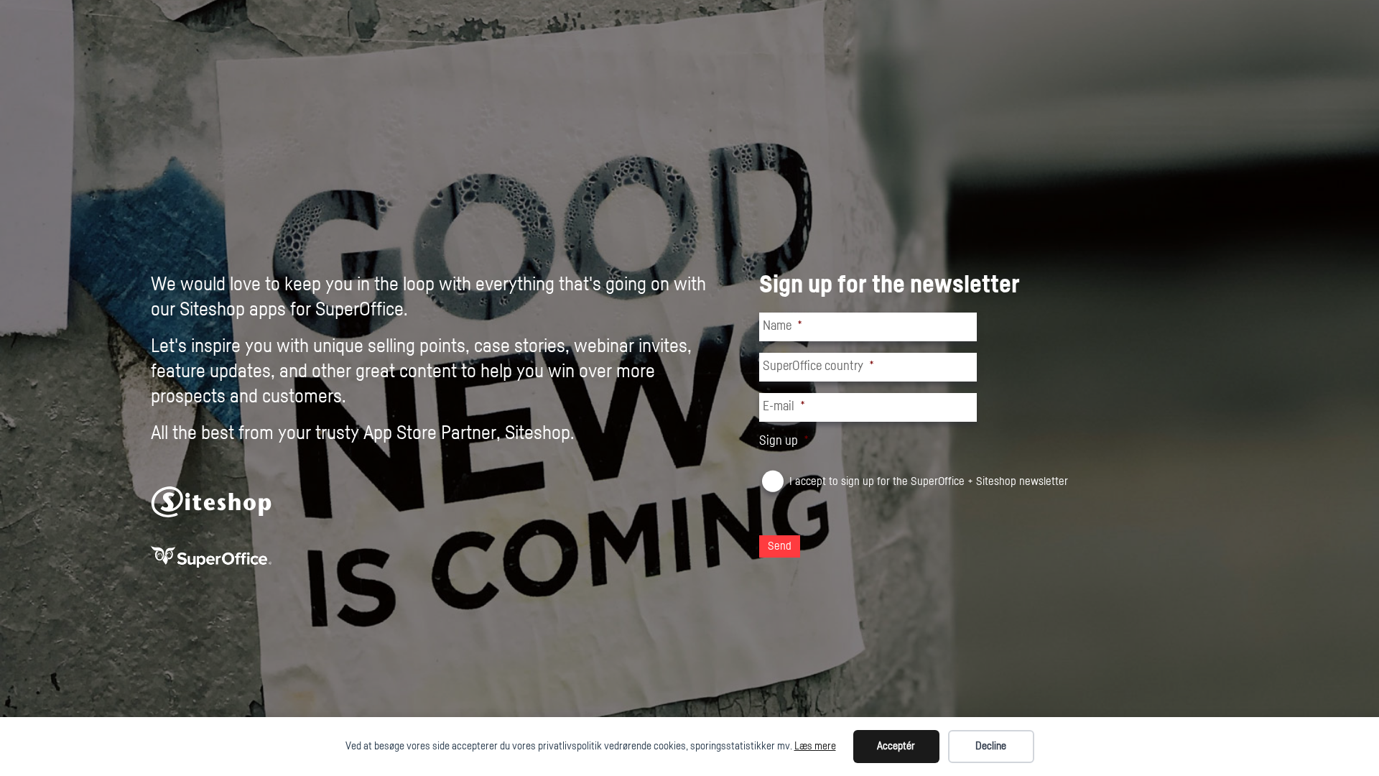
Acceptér (896, 746)
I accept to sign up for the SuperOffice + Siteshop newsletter (928, 481)
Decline (990, 746)
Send (779, 546)
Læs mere (815, 746)
